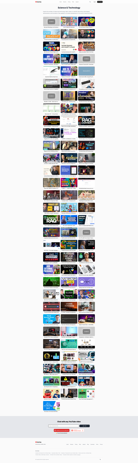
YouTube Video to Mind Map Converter (42, 454)
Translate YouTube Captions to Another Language (71, 454)
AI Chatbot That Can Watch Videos (56, 454)
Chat (85, 425)
